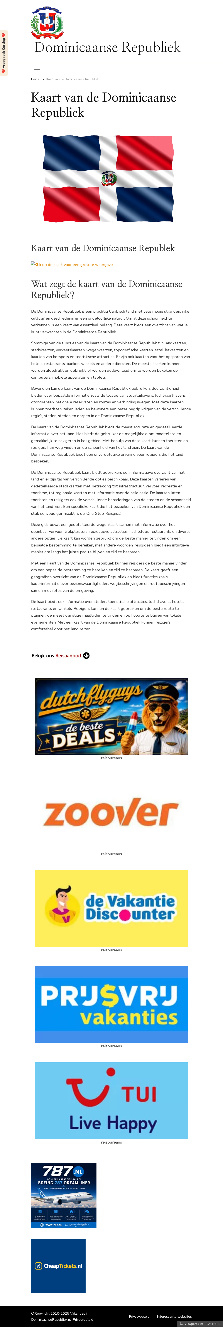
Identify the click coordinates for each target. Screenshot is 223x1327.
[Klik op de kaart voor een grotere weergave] (72, 264)
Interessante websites (174, 1316)
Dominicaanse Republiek (107, 47)
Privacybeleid (83, 1319)
